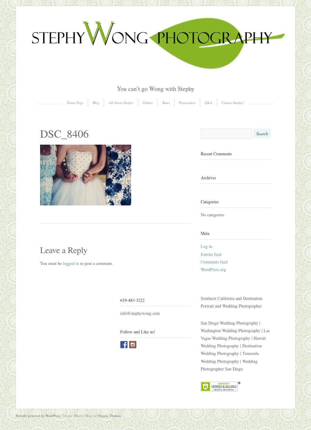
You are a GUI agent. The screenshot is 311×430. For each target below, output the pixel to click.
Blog (96, 102)
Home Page (75, 102)
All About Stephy (121, 102)
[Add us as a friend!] (124, 344)
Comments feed (214, 262)
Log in (206, 246)
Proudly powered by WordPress (38, 415)
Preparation (187, 102)
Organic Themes (109, 415)
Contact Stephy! (233, 102)
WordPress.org (213, 269)
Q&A (208, 102)
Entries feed (211, 254)
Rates (166, 102)
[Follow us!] (132, 344)
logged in (71, 263)
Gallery (148, 102)
